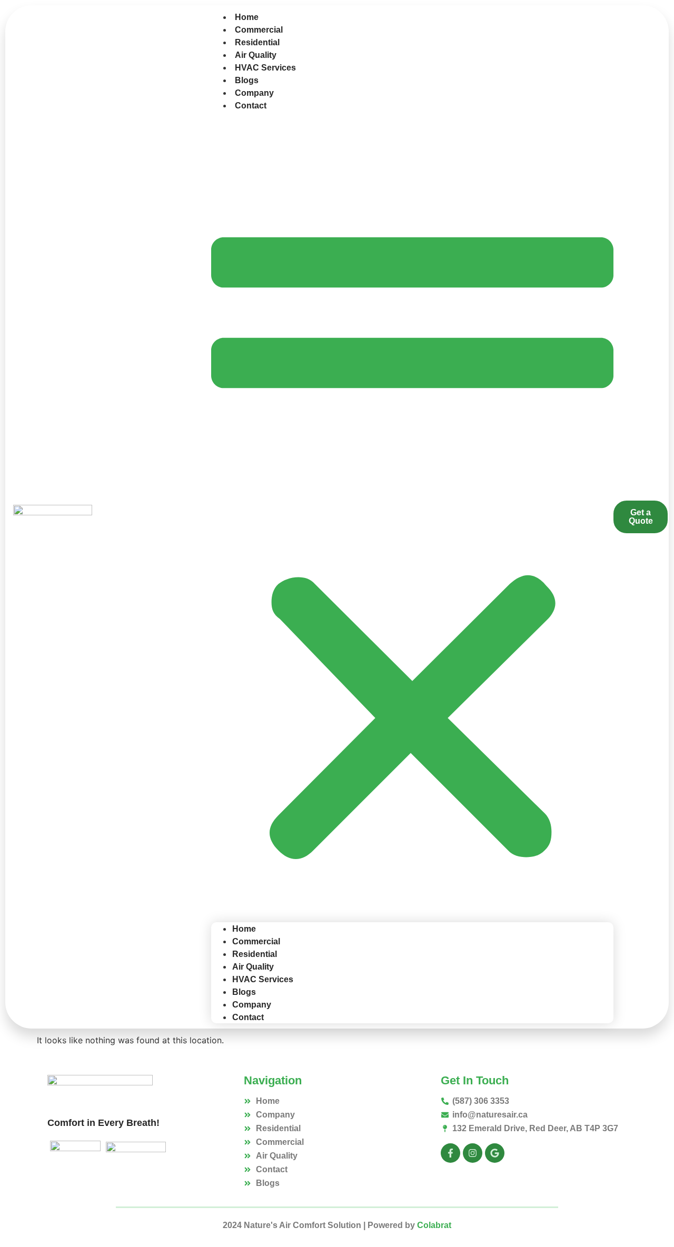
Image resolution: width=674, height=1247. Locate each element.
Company (254, 92)
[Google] (494, 1153)
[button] (412, 517)
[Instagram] (472, 1153)
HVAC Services (265, 67)
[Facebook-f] (450, 1153)
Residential (257, 42)
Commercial (259, 29)
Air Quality (255, 55)
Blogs (247, 80)
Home (247, 17)
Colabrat (434, 1225)
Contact (250, 105)
